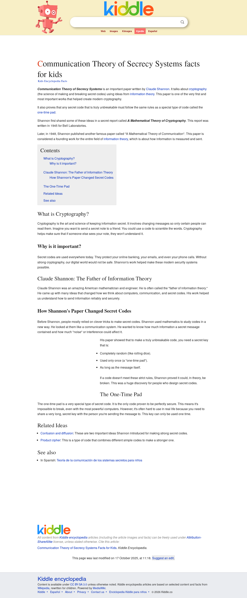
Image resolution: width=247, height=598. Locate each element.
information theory (142, 94)
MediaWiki (99, 588)
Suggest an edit (163, 558)
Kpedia (140, 31)
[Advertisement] (123, 46)
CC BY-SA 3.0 (78, 584)
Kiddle (41, 592)
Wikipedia (43, 588)
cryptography (198, 89)
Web (103, 31)
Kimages (127, 31)
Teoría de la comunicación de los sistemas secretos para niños (99, 460)
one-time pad (46, 112)
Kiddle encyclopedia (73, 537)
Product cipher (50, 440)
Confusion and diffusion (57, 433)
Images (114, 31)
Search (182, 22)
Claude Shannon (157, 89)
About (68, 592)
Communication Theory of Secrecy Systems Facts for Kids (77, 548)
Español (152, 31)
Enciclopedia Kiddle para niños (128, 592)
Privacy (81, 592)
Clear (174, 22)
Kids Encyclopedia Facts (52, 81)
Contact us (97, 592)
